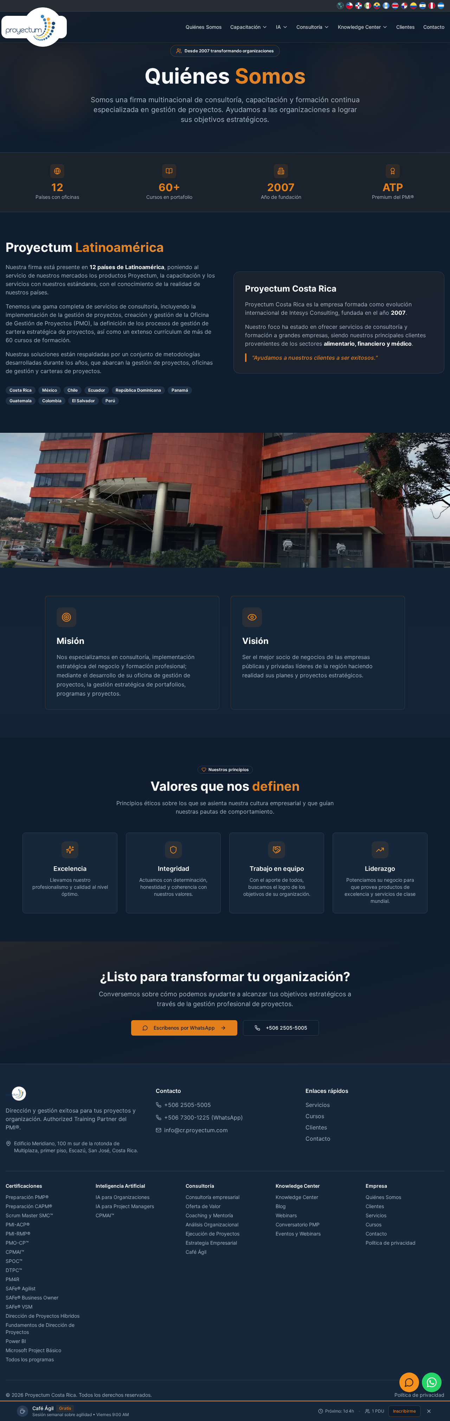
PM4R (12, 1279)
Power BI (16, 1341)
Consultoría (309, 27)
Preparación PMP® (27, 1197)
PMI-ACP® (18, 1224)
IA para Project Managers (125, 1206)
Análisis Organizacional (212, 1224)
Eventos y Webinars (298, 1234)
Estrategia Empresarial (211, 1243)
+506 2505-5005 (286, 1028)
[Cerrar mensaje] (390, 1382)
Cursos (315, 1116)
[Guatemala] (386, 5)
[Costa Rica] (395, 5)
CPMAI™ (15, 1252)
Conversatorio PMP (298, 1224)
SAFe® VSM (19, 1307)
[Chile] (349, 5)
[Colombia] (413, 5)
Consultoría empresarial (212, 1197)
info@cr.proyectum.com (196, 1130)
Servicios (318, 1104)
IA (278, 27)
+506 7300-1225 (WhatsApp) (203, 1117)
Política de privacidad (391, 1243)
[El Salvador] (422, 5)
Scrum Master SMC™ (29, 1215)
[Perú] (431, 5)
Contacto (433, 27)
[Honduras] (440, 5)
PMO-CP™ (17, 1243)
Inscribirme (404, 1411)
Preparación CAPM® (29, 1206)
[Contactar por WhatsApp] (432, 1382)
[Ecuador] (376, 5)
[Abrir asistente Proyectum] (409, 1382)
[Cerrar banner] (429, 1411)
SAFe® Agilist (21, 1288)
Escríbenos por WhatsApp (184, 1028)
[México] (367, 5)
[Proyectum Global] (340, 5)
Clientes (405, 27)
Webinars (286, 1215)
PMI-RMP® (18, 1234)
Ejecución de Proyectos (212, 1234)
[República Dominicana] (358, 5)
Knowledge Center (359, 27)
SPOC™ (14, 1261)
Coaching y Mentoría (209, 1215)
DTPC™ (14, 1270)
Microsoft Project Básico (33, 1350)
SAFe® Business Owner (32, 1298)
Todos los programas (30, 1359)
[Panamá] (404, 5)
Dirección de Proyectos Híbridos (42, 1316)
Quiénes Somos (204, 27)
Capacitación (245, 27)
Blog (281, 1206)
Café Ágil (196, 1252)
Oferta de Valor (203, 1206)
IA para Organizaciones (122, 1197)
